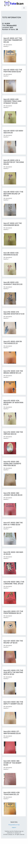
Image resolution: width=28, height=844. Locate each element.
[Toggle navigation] (24, 8)
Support (14, 827)
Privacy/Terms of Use (14, 824)
